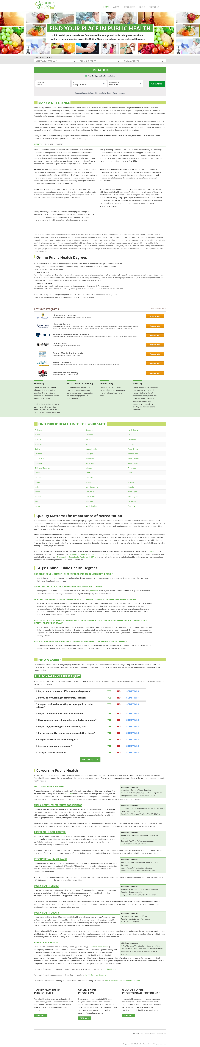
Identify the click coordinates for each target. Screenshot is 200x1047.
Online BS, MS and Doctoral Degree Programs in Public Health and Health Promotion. (93, 364)
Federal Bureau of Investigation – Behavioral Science (141, 946)
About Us (154, 7)
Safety (59, 144)
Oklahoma (132, 439)
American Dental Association (132, 892)
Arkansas (38, 444)
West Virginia (133, 496)
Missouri (89, 468)
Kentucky (89, 430)
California (38, 449)
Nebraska (89, 477)
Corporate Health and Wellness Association (137, 841)
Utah (129, 477)
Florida (37, 473)
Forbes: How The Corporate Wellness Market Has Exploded (139, 836)
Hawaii (37, 482)
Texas (130, 473)
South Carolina (133, 458)
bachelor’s (94, 591)
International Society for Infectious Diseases (138, 871)
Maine (88, 439)
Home (106, 7)
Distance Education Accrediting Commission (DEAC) (90, 554)
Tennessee (132, 468)
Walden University (62, 362)
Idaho (37, 487)
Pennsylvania (133, 449)
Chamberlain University (64, 315)
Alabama (38, 430)
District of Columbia (42, 468)
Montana (89, 473)
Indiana (38, 496)
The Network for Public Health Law (134, 916)
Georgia (38, 477)
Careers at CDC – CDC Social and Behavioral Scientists (141, 949)
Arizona (38, 439)
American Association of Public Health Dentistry (139, 889)
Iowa (37, 501)
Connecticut (39, 458)
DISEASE (49, 144)
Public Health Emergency (130, 811)
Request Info (155, 316)
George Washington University (68, 353)
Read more (40, 1015)
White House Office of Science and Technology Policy (141, 793)
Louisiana (89, 435)
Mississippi (90, 463)
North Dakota (133, 430)
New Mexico (90, 496)
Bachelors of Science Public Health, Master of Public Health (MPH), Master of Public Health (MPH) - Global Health (101, 336)
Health (38, 144)
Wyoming (131, 506)
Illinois (37, 492)
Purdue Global (60, 343)
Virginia (131, 487)
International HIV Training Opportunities (136, 868)
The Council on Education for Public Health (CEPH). (76, 557)
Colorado (38, 454)
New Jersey (90, 492)
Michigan (89, 454)
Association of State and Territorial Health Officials (140, 814)
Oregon (131, 444)
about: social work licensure (98, 947)
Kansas (38, 506)
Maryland (89, 444)
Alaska (37, 435)
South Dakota (133, 463)
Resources (129, 7)
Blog (142, 7)
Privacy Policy (149, 1034)
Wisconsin (132, 501)
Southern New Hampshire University (71, 334)
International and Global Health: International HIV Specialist (140, 863)
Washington (132, 492)
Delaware (38, 463)
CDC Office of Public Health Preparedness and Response (142, 808)
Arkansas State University (65, 372)
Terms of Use (161, 1034)
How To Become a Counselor (96, 975)
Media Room (138, 1034)
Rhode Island (133, 454)
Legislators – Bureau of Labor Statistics (136, 790)
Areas (116, 7)
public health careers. (110, 969)
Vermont (131, 482)
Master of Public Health (73, 346)
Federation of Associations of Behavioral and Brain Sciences (140, 952)
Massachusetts (91, 449)
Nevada (89, 482)
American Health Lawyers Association (135, 919)
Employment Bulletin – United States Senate (138, 795)
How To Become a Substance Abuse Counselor (122, 980)
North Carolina (91, 506)
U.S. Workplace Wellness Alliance (133, 844)
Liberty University (61, 324)
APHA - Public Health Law (130, 922)
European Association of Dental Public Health (138, 895)
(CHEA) (152, 551)
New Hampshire (92, 487)
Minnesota (90, 458)
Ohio (129, 435)
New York (89, 501)
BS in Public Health (72, 374)
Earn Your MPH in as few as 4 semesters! (78, 317)
